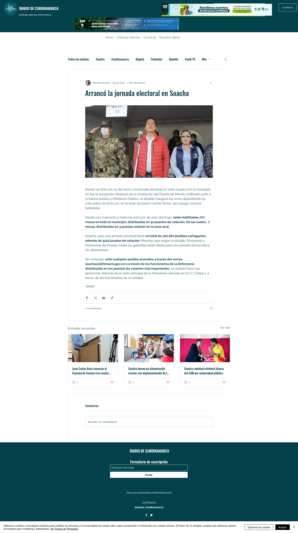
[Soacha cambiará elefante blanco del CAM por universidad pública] (205, 348)
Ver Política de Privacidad (64, 528)
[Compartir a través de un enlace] (112, 297)
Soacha (100, 59)
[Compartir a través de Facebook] (86, 297)
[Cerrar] (294, 527)
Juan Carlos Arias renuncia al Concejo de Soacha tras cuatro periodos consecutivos (90, 370)
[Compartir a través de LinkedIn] (103, 297)
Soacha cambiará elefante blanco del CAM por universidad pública (204, 370)
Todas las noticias (78, 59)
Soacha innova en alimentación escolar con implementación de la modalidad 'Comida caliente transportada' (148, 370)
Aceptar (282, 527)
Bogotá (140, 59)
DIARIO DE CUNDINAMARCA (38, 8)
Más (204, 59)
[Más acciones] (211, 83)
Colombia (156, 59)
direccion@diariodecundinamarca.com (149, 492)
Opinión (173, 59)
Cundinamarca (120, 59)
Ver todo (225, 327)
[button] (225, 59)
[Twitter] (151, 515)
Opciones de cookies (259, 527)
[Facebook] (146, 515)
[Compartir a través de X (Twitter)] (95, 297)
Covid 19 (190, 59)
